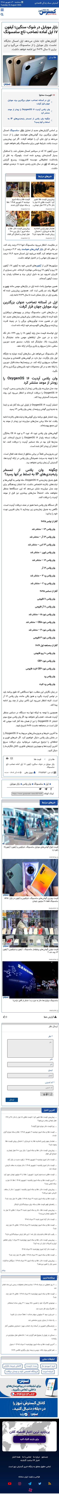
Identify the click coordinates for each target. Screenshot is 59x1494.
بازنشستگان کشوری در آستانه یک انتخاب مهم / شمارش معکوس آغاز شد (30, 1328)
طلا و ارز (51, 759)
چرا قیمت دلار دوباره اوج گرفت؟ (43, 1126)
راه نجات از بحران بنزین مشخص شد (41, 1320)
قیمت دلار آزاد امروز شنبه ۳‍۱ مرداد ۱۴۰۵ (40, 1219)
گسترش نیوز (18, 1466)
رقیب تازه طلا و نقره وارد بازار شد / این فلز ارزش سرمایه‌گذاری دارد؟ (30, 1234)
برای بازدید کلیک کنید (29, 1439)
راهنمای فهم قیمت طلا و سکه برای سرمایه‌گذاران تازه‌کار (34, 1204)
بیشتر (3, 1270)
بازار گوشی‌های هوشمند (32, 249)
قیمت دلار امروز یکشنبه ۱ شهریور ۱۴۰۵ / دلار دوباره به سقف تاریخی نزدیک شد (30, 1167)
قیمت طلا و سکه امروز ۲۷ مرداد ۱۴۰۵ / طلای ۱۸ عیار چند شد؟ (32, 1255)
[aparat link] (30, 1489)
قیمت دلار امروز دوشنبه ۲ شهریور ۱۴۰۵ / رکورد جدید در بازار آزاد (31, 1159)
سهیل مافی (28, 772)
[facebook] (52, 789)
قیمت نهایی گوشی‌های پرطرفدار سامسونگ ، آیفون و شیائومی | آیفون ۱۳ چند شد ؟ (30, 951)
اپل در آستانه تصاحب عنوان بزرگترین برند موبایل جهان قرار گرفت (29, 102)
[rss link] (49, 1482)
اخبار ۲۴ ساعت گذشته (30, 1460)
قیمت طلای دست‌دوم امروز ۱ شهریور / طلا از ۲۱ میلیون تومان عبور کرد (29, 1174)
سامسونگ (14, 130)
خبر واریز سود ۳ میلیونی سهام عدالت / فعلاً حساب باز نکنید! (32, 1314)
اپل (47, 784)
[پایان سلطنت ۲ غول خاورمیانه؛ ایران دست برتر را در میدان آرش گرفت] (47, 789)
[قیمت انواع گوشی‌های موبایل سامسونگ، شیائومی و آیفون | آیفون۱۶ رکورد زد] (30, 826)
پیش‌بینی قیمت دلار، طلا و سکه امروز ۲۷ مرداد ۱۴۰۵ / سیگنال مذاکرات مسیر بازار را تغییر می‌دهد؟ (29, 1262)
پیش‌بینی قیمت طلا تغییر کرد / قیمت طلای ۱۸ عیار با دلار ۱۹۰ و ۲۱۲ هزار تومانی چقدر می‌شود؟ (43, 202)
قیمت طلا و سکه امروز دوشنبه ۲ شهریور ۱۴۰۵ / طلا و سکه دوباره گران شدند (18, 202)
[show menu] (2, 10)
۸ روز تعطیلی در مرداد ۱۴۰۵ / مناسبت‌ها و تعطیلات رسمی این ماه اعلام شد (29, 1286)
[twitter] (41, 789)
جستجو (45, 1457)
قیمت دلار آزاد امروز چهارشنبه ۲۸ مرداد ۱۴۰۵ (38, 1249)
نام (51, 1059)
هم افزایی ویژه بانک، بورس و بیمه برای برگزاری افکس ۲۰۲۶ (33, 1350)
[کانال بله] (29, 1407)
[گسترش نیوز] (47, 12)
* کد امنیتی (49, 1082)
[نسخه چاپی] (7, 758)
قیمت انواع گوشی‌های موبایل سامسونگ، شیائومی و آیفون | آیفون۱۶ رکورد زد (31, 849)
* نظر (50, 1036)
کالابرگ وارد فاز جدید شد (45, 1308)
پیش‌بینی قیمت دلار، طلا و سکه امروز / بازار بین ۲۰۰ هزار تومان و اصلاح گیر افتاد (18, 231)
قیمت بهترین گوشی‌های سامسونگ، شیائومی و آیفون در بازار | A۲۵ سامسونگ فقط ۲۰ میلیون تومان (31, 900)
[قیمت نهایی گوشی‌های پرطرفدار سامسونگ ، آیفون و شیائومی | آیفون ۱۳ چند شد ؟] (30, 929)
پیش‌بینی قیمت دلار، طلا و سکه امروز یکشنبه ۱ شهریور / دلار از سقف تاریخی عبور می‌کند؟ (30, 1191)
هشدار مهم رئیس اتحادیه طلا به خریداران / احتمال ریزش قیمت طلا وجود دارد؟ (43, 231)
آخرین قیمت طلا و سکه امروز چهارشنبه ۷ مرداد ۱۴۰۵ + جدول (32, 1344)
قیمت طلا (37, 759)
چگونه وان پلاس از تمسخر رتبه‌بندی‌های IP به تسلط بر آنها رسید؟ (29, 120)
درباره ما (36, 1457)
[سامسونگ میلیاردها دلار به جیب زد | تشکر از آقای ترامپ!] (30, 980)
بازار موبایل (15, 784)
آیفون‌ (38, 266)
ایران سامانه (23, 1476)
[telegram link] (29, 1482)
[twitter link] (39, 1482)
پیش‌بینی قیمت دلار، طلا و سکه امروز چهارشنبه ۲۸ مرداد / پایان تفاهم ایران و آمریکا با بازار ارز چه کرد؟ (29, 1242)
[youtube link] (9, 1482)
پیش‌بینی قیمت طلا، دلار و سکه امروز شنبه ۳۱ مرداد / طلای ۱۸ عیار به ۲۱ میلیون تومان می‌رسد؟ (29, 1212)
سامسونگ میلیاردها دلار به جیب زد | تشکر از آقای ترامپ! (35, 1000)
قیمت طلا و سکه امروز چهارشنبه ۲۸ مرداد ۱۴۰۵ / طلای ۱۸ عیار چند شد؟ (31, 1227)
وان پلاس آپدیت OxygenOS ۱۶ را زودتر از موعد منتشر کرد (29, 111)
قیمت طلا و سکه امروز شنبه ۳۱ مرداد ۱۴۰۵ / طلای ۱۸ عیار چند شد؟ (30, 1198)
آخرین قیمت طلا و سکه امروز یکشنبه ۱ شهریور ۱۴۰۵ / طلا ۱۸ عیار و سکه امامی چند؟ (31, 1182)
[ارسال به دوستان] (11, 758)
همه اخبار (16, 1457)
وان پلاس (26, 784)
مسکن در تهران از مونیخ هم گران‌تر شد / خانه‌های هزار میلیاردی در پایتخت (31, 1337)
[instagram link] (19, 1482)
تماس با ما (26, 1457)
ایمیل (50, 1070)
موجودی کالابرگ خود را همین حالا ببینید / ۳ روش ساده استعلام (31, 1303)
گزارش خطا (49, 1017)
